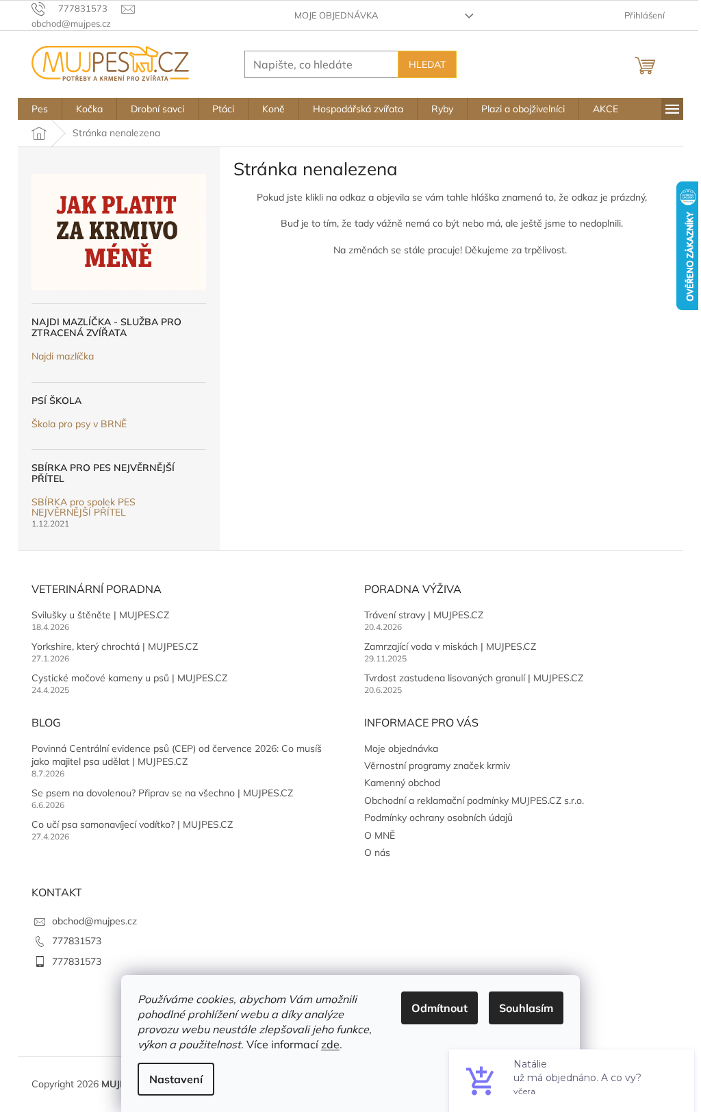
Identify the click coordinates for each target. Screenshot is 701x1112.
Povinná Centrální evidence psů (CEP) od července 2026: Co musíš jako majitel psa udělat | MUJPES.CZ (176, 755)
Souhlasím (526, 1008)
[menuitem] (40, 109)
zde (330, 1044)
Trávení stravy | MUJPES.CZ (423, 615)
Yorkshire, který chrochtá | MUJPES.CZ (114, 646)
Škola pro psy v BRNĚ (79, 424)
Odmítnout (439, 1008)
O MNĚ (379, 835)
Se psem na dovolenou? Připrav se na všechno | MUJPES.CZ (162, 793)
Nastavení (176, 1079)
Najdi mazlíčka (62, 356)
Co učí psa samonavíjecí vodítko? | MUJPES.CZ (132, 824)
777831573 (76, 941)
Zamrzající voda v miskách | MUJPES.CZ (450, 646)
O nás (377, 852)
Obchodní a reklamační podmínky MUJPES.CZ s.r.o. (474, 800)
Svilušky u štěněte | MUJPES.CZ (100, 615)
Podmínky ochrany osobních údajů (438, 817)
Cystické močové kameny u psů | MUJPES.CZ (129, 678)
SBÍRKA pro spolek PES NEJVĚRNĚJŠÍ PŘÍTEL (83, 507)
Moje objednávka (336, 15)
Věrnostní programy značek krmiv (437, 765)
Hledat (427, 64)
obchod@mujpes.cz (94, 921)
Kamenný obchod (402, 782)
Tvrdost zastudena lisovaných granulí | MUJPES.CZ (473, 678)
